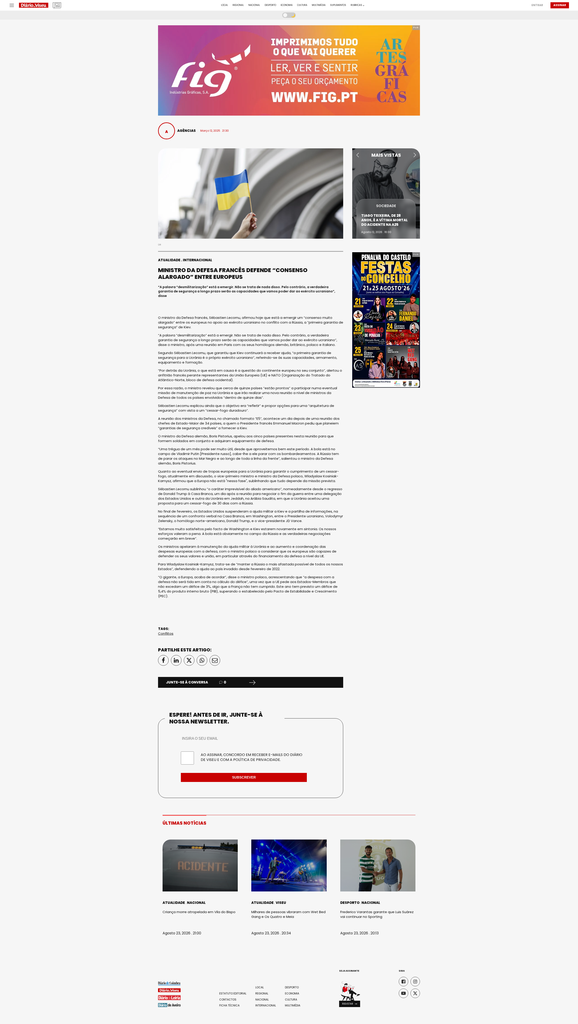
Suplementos (338, 5)
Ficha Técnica (229, 1005)
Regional (238, 5)
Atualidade (169, 260)
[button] (357, 155)
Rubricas (356, 5)
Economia (287, 5)
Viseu (281, 902)
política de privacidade (256, 759)
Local (224, 5)
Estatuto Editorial (232, 993)
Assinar (559, 5)
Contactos (227, 999)
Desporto (270, 5)
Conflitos (165, 633)
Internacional (197, 260)
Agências (186, 130)
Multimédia (319, 5)
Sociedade (386, 205)
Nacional (254, 5)
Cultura (302, 5)
